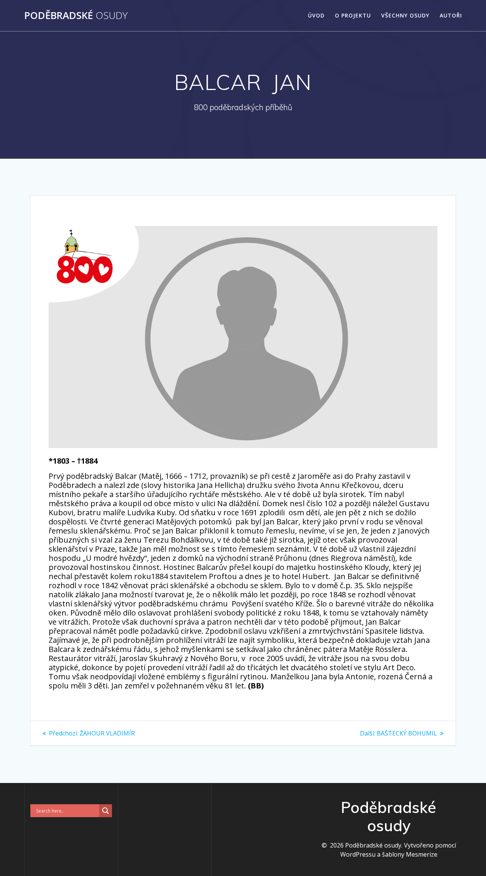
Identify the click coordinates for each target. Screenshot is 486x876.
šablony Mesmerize (409, 854)
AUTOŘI (451, 15)
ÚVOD (316, 15)
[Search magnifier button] (105, 810)
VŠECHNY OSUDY (405, 15)
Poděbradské (76, 16)
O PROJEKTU (353, 15)
